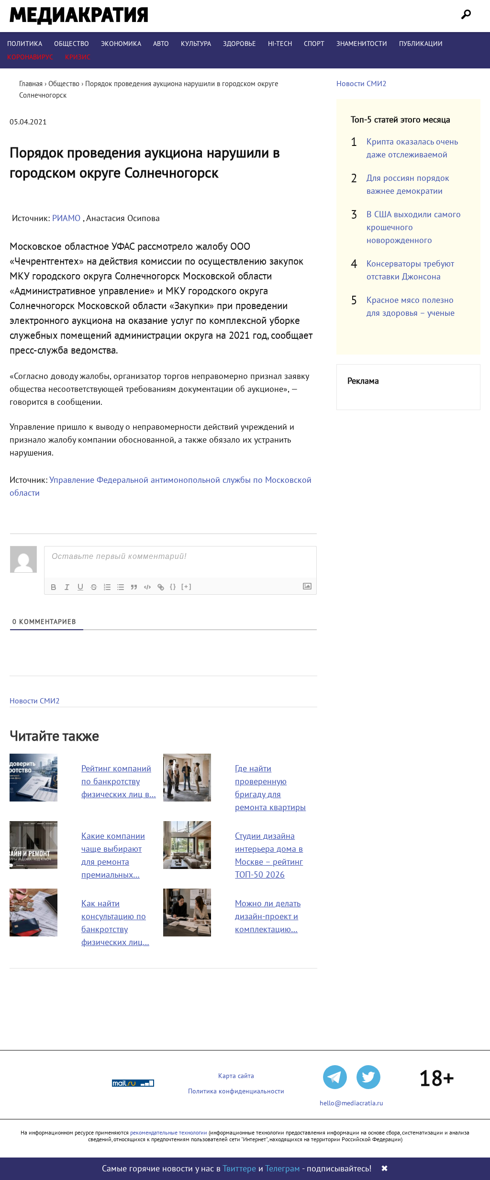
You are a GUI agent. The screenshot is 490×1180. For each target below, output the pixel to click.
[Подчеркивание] (80, 587)
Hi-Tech (280, 44)
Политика (24, 44)
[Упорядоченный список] (107, 587)
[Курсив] (67, 587)
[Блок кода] (147, 587)
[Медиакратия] (79, 16)
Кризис (77, 57)
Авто (161, 44)
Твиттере (239, 1169)
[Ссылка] (160, 587)
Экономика (121, 44)
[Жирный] (53, 587)
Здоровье (239, 44)
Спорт (314, 44)
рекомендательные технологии (168, 1132)
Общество (71, 44)
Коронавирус (30, 57)
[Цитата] (134, 587)
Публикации (421, 44)
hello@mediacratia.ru (351, 1103)
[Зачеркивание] (93, 587)
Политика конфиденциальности (236, 1091)
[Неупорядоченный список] (120, 587)
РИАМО (67, 218)
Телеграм (282, 1169)
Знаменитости (361, 44)
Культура (196, 44)
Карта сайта (236, 1076)
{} (173, 586)
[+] (186, 586)
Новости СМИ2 (35, 701)
